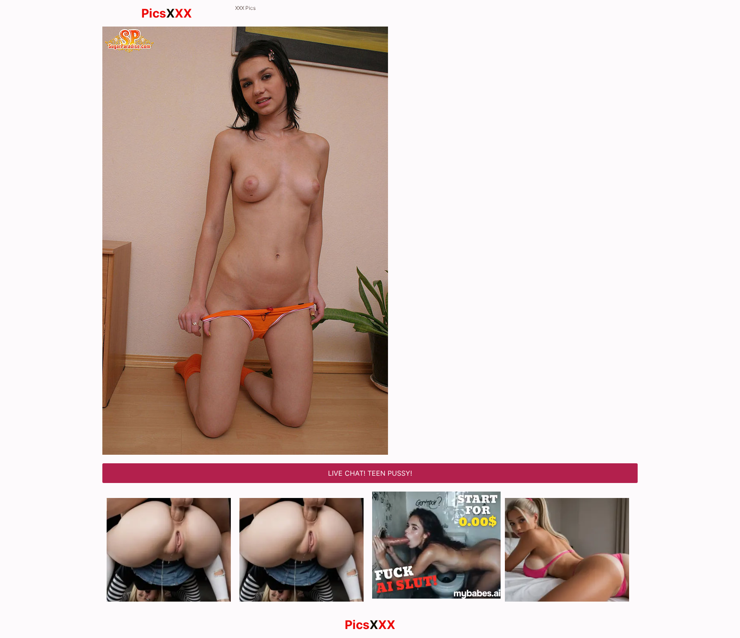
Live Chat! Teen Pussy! (370, 473)
